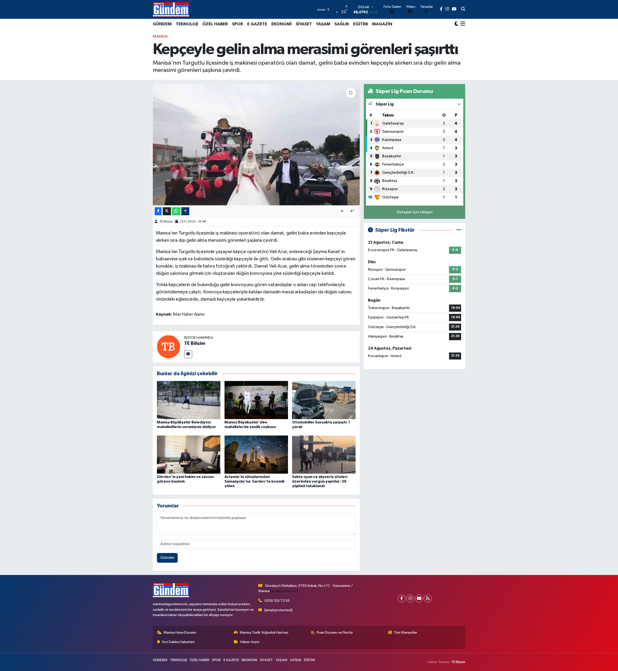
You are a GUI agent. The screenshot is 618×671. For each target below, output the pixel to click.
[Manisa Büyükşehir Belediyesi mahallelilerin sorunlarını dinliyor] (188, 400)
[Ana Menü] (461, 24)
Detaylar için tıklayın (415, 212)
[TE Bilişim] (168, 347)
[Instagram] (410, 598)
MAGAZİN (382, 24)
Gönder (167, 558)
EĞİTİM (360, 24)
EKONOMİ (281, 24)
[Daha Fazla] (185, 211)
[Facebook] (402, 598)
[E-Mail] (188, 354)
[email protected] (284, 591)
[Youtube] (419, 598)
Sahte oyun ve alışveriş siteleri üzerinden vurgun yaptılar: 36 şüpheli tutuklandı (319, 481)
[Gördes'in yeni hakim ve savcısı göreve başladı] (188, 454)
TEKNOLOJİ (187, 24)
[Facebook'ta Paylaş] (158, 211)
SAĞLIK (341, 24)
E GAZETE (257, 24)
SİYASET (304, 24)
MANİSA (160, 37)
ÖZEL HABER (215, 24)
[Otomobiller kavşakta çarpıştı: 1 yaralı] (324, 400)
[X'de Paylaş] (167, 211)
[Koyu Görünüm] (456, 24)
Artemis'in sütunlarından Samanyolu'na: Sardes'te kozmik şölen (255, 481)
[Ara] (463, 9)
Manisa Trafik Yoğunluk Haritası (264, 632)
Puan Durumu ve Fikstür (335, 632)
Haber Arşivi (249, 642)
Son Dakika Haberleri (178, 642)
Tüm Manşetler (405, 632)
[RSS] (428, 598)
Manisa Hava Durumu (179, 632)
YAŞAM (323, 24)
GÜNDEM (162, 24)
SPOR (237, 24)
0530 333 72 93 (277, 600)
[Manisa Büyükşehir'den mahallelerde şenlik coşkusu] (256, 400)
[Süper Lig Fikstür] (458, 230)
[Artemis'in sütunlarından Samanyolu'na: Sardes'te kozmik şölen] (256, 454)
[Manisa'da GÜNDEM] (171, 9)
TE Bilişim (166, 221)
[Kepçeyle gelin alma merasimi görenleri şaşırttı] (256, 144)
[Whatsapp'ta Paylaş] (176, 211)
